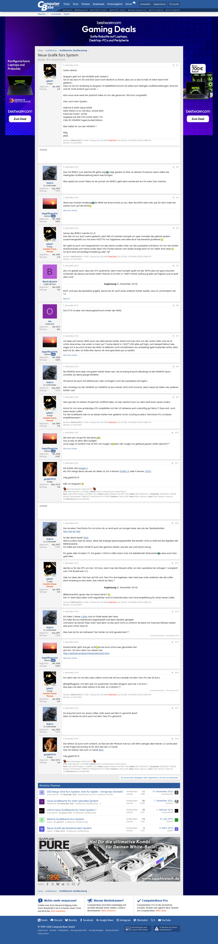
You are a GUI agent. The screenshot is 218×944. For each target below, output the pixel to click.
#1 (177, 65)
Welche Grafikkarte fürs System (65, 819)
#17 (177, 708)
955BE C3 (124, 471)
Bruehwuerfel (167, 794)
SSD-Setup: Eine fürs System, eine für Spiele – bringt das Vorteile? (85, 791)
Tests (75, 4)
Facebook (88, 920)
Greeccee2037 (53, 794)
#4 (177, 228)
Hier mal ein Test (71, 531)
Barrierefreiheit (112, 930)
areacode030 (52, 813)
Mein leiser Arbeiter (70, 210)
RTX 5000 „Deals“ (99, 10)
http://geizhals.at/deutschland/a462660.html (86, 653)
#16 (177, 672)
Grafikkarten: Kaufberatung (86, 803)
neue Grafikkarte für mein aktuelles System (72, 800)
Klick (86, 537)
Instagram (125, 920)
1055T (148, 471)
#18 (177, 738)
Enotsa (49, 822)
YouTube (166, 920)
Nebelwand (51, 803)
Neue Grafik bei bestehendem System (69, 828)
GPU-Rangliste (157, 10)
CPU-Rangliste (173, 10)
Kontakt (53, 930)
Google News (106, 920)
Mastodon (142, 920)
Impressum (43, 930)
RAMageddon (82, 10)
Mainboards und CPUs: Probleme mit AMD (95, 794)
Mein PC (66, 298)
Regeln (67, 14)
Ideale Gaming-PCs (138, 10)
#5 (177, 265)
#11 (177, 463)
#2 (177, 167)
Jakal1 (42, 59)
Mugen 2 (83, 468)
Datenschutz (43, 933)
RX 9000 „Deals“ (118, 10)
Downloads (98, 4)
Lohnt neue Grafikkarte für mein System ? (71, 810)
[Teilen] (173, 65)
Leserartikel (56, 14)
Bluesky (73, 920)
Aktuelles (42, 14)
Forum (128, 4)
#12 (177, 523)
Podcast (68, 10)
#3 (177, 197)
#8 (177, 366)
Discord (58, 920)
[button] (48, 14)
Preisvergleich (114, 4)
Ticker (66, 4)
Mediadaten (63, 930)
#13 (177, 563)
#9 (177, 397)
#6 (177, 305)
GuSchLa (169, 803)
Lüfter (84, 616)
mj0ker (50, 831)
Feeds (44, 920)
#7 (177, 336)
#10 (177, 432)
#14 (177, 611)
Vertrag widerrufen (78, 930)
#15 (177, 642)
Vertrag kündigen (96, 930)
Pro (53, 216)
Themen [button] (85, 4)
